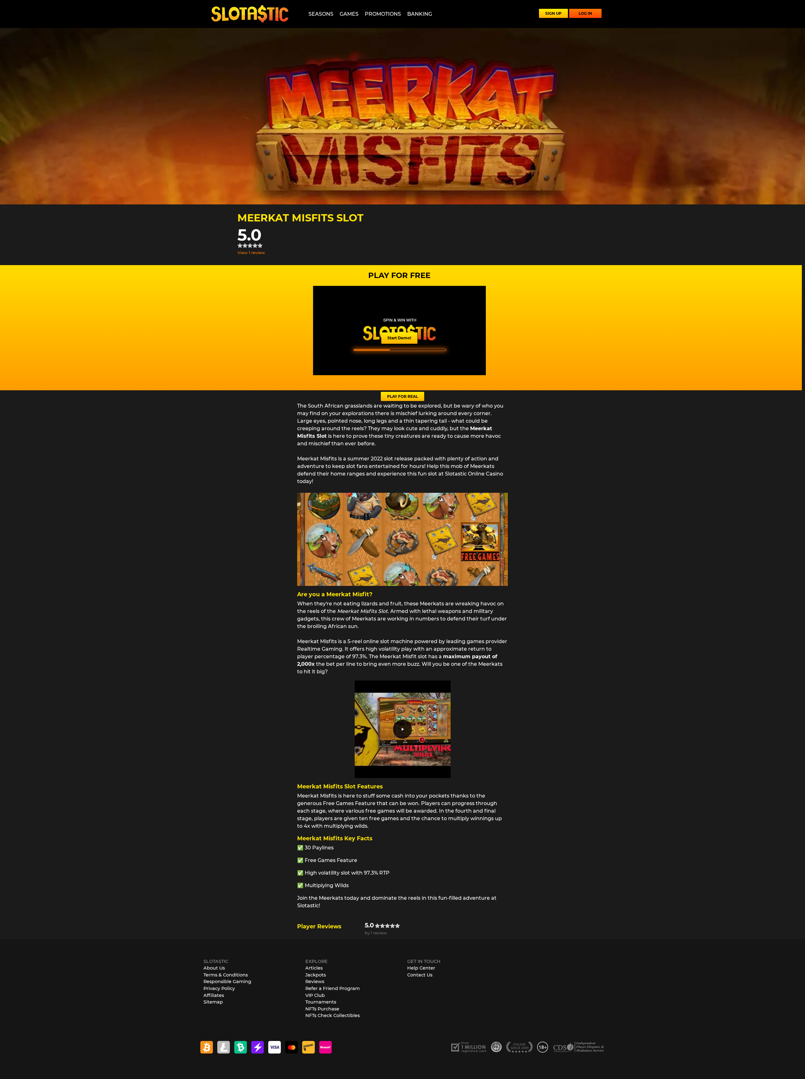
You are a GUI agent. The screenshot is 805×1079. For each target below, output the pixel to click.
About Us (214, 968)
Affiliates (213, 995)
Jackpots (315, 975)
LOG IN (585, 13)
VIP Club (315, 995)
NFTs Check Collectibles (332, 1015)
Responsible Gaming (227, 981)
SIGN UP (553, 13)
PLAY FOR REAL (402, 396)
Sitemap (213, 1002)
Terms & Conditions (225, 975)
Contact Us (419, 975)
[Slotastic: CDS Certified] (578, 1047)
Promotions (383, 14)
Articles (314, 968)
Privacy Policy (219, 988)
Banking (419, 14)
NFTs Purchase (322, 1009)
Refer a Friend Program (332, 988)
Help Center (421, 968)
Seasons (320, 14)
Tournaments (320, 1002)
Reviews (314, 981)
